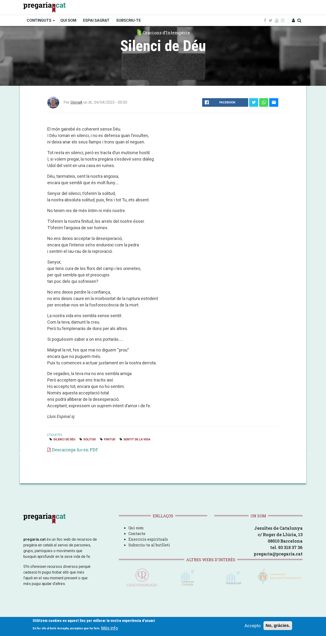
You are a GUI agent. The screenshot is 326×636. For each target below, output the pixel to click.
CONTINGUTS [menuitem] (39, 20)
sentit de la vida (136, 439)
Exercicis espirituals (148, 539)
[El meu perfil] (293, 20)
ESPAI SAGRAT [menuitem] (96, 20)
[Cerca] (299, 20)
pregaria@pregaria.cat (278, 554)
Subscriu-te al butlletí (149, 544)
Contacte (136, 533)
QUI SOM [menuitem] (68, 20)
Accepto (253, 625)
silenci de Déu (64, 439)
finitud (109, 439)
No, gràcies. (278, 625)
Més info (109, 627)
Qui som (136, 527)
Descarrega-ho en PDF (75, 450)
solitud (89, 439)
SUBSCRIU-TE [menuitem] (128, 20)
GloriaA (76, 102)
